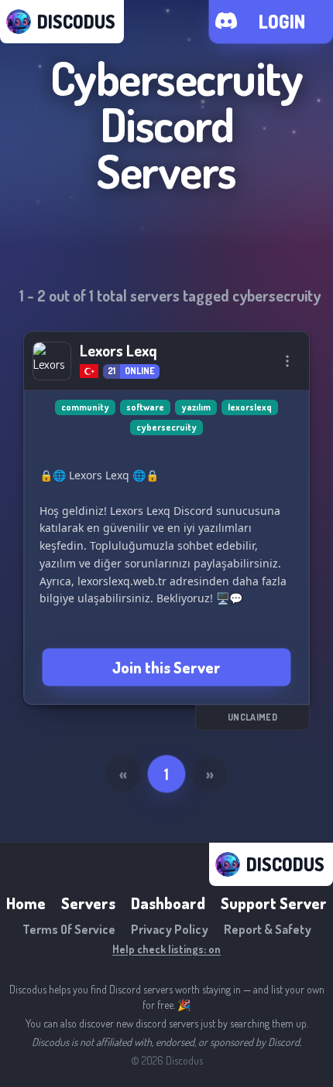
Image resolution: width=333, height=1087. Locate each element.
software (145, 407)
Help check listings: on (166, 949)
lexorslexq (250, 407)
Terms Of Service (68, 929)
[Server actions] (287, 361)
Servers (88, 903)
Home (26, 903)
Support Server (274, 903)
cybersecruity (166, 427)
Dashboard (168, 903)
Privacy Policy (169, 929)
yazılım (196, 407)
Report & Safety (267, 929)
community (85, 407)
